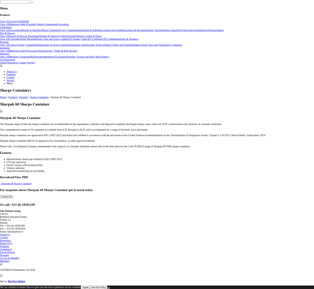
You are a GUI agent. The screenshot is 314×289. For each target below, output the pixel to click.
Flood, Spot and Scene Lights (51, 39)
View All (4, 21)
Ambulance (6, 249)
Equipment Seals (77, 45)
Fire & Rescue (7, 252)
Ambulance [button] (6, 27)
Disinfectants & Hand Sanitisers (52, 45)
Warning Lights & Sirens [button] (89, 36)
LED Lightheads (110, 39)
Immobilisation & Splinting (88, 30)
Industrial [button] (5, 48)
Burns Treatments (51, 30)
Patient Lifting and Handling (118, 45)
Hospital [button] (4, 42)
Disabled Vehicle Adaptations (42, 24)
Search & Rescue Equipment (24, 36)
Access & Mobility (9, 258)
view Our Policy (98, 287)
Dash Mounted (28, 39)
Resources (12, 62)
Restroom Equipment (55, 56)
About (3, 62)
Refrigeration (37, 56)
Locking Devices (110, 30)
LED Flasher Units (76, 39)
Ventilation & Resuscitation (209, 30)
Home (3, 97)
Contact (22, 62)
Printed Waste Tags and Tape (148, 45)
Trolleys (191, 30)
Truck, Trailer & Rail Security (62, 50)
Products (11, 74)
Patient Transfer (171, 30)
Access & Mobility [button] (19, 21)
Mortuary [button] (5, 53)
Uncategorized (7, 59)
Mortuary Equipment (20, 56)
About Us (12, 71)
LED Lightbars (94, 39)
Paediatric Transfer (153, 30)
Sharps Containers (172, 45)
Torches (183, 30)
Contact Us (6, 196)
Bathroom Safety (18, 24)
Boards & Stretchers (32, 30)
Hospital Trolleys (95, 45)
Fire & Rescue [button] (7, 33)
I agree (85, 287)
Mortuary (5, 261)
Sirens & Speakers (128, 39)
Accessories (15, 30)
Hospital (23, 97)
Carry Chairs (67, 30)
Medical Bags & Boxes (131, 30)
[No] (108, 288)
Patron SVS (6, 243)
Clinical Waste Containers (22, 45)
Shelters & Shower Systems (53, 36)
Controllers (15, 39)
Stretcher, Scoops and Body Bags (83, 56)
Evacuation (63, 24)
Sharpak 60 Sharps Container (16, 183)
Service (31, 62)
